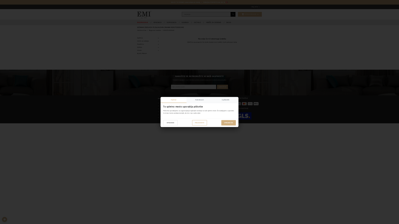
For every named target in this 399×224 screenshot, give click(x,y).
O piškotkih (225, 100)
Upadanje (170, 123)
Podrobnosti (199, 100)
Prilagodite (199, 123)
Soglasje (173, 100)
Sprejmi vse (228, 123)
